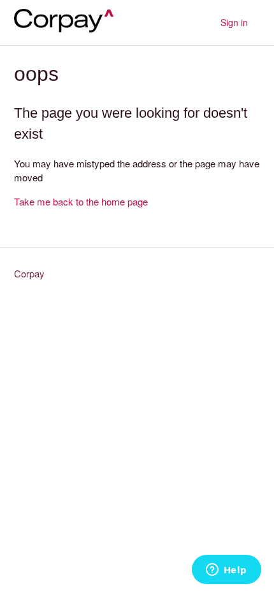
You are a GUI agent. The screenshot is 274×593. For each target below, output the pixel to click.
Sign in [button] (234, 22)
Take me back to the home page (81, 201)
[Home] (69, 28)
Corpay (29, 273)
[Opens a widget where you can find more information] (226, 571)
